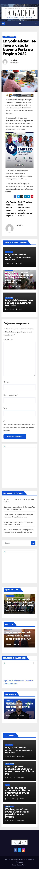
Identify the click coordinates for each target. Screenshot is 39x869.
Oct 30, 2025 (11, 820)
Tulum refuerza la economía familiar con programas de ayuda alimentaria (18, 791)
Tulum (7, 785)
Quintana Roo (10, 596)
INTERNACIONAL (10, 806)
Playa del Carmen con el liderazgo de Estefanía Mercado (19, 303)
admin (15, 60)
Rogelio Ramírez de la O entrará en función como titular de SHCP (18, 635)
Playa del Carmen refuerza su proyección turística (18, 257)
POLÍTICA (8, 629)
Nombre (7, 382)
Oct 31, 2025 (11, 756)
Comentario (8, 339)
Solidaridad (12, 36)
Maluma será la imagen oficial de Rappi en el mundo (19, 706)
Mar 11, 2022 (11, 715)
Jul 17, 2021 (11, 644)
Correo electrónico (11, 395)
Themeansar (19, 862)
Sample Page (21, 865)
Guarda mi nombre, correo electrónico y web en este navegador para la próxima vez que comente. (19, 427)
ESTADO (5, 36)
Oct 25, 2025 (11, 610)
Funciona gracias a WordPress (14, 859)
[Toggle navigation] (20, 23)
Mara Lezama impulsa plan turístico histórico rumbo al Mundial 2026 (19, 602)
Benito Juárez (10, 763)
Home (14, 865)
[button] (36, 23)
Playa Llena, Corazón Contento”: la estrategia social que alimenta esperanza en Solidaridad (19, 277)
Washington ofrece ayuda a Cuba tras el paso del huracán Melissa (17, 813)
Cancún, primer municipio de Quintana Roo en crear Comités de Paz (19, 770)
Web (5, 408)
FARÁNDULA (9, 700)
